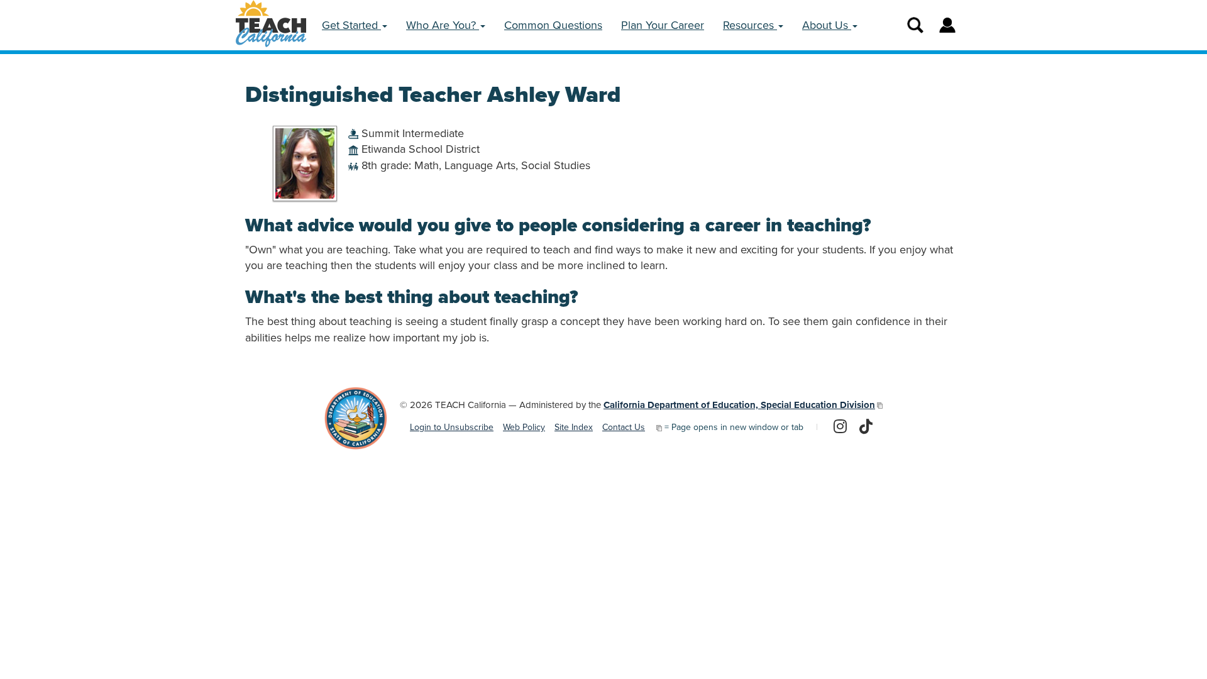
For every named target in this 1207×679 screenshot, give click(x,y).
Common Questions (553, 25)
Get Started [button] (351, 25)
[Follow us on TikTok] (866, 427)
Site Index (573, 427)
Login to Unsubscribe (451, 427)
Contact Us (623, 427)
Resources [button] (750, 25)
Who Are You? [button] (442, 25)
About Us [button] (826, 25)
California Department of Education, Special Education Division (739, 405)
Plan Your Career (662, 25)
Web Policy (524, 427)
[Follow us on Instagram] (840, 427)
